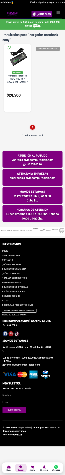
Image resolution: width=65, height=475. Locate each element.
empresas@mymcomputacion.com (32, 178)
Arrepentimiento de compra (19, 310)
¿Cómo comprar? (11, 273)
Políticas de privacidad (15, 287)
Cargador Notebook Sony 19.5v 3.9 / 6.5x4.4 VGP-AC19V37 (17, 79)
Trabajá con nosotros (14, 278)
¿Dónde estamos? (11, 264)
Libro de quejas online (14, 314)
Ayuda (5, 300)
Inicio (5, 251)
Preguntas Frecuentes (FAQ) (17, 305)
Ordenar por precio (47, 49)
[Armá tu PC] (42, 14)
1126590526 (34, 164)
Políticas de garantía (14, 269)
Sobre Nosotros (11, 255)
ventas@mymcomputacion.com (32, 160)
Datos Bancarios (11, 282)
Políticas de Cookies (13, 291)
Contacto (7, 260)
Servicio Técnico (11, 296)
